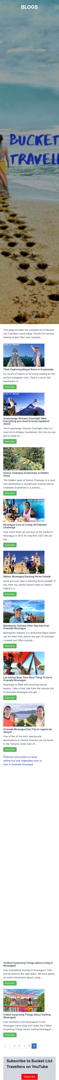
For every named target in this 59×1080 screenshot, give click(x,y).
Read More (10, 387)
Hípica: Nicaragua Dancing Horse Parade (27, 576)
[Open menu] (53, 2)
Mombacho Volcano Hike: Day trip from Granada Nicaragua (26, 627)
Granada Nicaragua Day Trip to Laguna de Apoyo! (27, 730)
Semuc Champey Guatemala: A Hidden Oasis (26, 474)
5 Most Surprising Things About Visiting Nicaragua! (27, 1016)
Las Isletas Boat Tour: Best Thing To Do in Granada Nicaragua (27, 679)
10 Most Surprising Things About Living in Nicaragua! (28, 964)
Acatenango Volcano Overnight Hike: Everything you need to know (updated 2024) (26, 421)
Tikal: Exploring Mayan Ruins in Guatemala (28, 369)
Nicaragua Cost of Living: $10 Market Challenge (25, 526)
